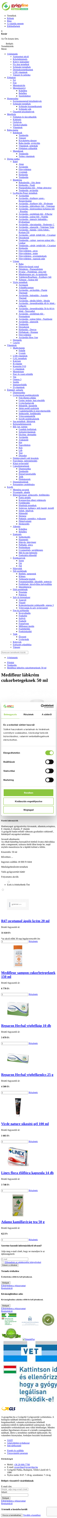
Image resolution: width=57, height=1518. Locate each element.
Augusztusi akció (21, 56)
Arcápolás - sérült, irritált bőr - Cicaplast (37, 235)
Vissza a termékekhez (11, 1515)
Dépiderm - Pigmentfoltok (31, 269)
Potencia (23, 594)
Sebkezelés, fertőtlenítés (30, 413)
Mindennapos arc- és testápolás (33, 274)
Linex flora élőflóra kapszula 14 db (27, 1173)
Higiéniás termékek (28, 505)
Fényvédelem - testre (28, 253)
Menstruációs (19, 85)
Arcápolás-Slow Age (28, 337)
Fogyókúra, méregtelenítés (25, 461)
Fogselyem (24, 623)
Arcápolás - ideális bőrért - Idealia (34, 300)
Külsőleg (23, 90)
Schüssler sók (25, 109)
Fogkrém (23, 615)
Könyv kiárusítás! (21, 62)
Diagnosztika (19, 392)
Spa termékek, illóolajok (24, 421)
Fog (15, 83)
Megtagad (29, 810)
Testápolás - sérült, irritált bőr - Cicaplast (37, 245)
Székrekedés (24, 537)
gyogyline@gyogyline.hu (26, 1467)
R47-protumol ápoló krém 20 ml (25, 921)
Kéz (21, 447)
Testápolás (23, 177)
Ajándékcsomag (26, 287)
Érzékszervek (19, 558)
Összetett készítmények (23, 111)
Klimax (22, 576)
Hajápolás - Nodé (27, 185)
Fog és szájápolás (21, 610)
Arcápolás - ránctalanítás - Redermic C (36, 224)
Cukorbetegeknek (21, 466)
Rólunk (10, 18)
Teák (21, 476)
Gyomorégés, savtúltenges (31, 550)
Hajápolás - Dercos (27, 329)
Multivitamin (19, 348)
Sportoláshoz (25, 96)
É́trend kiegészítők (27, 474)
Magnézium (18, 371)
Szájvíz (22, 618)
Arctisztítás (24, 195)
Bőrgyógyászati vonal (29, 266)
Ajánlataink (12, 54)
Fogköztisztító (25, 631)
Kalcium (17, 361)
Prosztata (23, 592)
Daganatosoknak (20, 482)
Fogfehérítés (24, 629)
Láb (20, 450)
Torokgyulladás (20, 125)
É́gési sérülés (25, 497)
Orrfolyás (17, 122)
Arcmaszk (23, 285)
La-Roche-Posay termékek (25, 193)
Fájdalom (11, 77)
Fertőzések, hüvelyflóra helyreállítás (35, 584)
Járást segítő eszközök (29, 408)
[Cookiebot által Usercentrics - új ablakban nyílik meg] (41, 706)
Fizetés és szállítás (15, 1450)
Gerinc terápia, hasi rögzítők (32, 400)
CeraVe (16, 342)
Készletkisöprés (20, 59)
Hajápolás (23, 174)
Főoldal (10, 662)
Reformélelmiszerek (22, 424)
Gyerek (22, 353)
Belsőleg (23, 531)
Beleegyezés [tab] (10, 714)
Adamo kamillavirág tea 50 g (23, 1222)
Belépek (5, 1283)
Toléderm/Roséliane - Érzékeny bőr (35, 277)
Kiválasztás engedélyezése (28, 801)
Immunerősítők (20, 384)
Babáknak (17, 132)
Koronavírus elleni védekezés (32, 500)
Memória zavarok (21, 489)
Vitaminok (18, 127)
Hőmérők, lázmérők (28, 405)
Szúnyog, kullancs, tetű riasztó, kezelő (36, 508)
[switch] (49, 762)
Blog (9, 21)
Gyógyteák (24, 639)
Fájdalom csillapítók (28, 148)
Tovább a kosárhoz (32, 1515)
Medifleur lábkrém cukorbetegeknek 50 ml (26, 668)
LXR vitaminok (20, 72)
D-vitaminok (19, 387)
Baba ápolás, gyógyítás (29, 143)
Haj (20, 442)
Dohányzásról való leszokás (26, 458)
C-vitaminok (18, 369)
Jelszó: (4, 1492)
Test (21, 453)
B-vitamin (17, 363)
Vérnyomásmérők (27, 416)
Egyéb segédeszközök (29, 419)
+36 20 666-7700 (22, 1464)
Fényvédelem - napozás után (32, 258)
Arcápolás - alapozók (28, 321)
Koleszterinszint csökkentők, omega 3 (36, 605)
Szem (21, 560)
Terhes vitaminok (27, 156)
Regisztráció (7, 1288)
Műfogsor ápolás (26, 626)
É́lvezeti (22, 636)
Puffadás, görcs (26, 545)
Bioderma (17, 180)
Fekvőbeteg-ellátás (27, 398)
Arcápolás (23, 167)
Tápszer (22, 138)
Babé (15, 161)
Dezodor (23, 455)
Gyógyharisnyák (26, 403)
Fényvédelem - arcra (28, 251)
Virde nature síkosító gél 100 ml (25, 1124)
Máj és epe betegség (28, 552)
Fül (20, 566)
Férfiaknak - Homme (28, 332)
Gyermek (23, 172)
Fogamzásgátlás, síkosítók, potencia (35, 581)
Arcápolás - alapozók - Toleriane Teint (36, 227)
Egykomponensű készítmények (27, 101)
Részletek (33, 941)
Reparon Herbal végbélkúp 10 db (26, 1026)
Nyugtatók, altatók (21, 492)
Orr (20, 563)
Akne (21, 164)
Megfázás (11, 114)
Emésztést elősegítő (28, 555)
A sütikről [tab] (47, 714)
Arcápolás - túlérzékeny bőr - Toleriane (37, 206)
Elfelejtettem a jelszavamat (13, 1285)
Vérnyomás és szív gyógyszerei (33, 608)
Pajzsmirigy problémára (24, 484)
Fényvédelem (25, 169)
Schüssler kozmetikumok (30, 106)
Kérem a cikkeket (9, 1265)
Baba (21, 264)
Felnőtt (22, 350)
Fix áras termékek (21, 64)
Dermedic (17, 340)
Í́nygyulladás (25, 613)
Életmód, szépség (15, 390)
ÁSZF (10, 1440)
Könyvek (17, 642)
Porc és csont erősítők (23, 374)
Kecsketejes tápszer (28, 140)
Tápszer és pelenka (21, 75)
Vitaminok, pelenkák (28, 146)
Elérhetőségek (13, 26)
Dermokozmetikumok (23, 69)
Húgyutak (17, 568)
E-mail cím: (6, 1486)
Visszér (22, 602)
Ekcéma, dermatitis (27, 434)
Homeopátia (12, 98)
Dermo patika (13, 159)
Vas (14, 377)
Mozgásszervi (19, 88)
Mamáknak (18, 151)
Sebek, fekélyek (26, 510)
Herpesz (22, 516)
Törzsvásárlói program (17, 1453)
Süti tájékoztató (14, 1445)
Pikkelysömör (25, 521)
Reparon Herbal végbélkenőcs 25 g (27, 1075)
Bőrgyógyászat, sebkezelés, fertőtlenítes (31, 495)
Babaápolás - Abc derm (29, 182)
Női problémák (20, 571)
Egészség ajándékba (22, 644)
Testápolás (23, 135)
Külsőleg (23, 529)
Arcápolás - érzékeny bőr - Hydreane (36, 203)
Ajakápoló (23, 440)
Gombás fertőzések (27, 429)
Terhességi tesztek (27, 579)
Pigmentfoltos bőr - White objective (35, 188)
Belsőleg (23, 93)
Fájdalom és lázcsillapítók (25, 117)
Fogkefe (22, 621)
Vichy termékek (20, 282)
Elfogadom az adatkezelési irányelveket (23, 1262)
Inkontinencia (25, 587)
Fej (14, 80)
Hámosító (23, 513)
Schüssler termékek (22, 67)
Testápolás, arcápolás (28, 190)
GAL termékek (20, 358)
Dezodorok (24, 237)
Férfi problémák (20, 589)
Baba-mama (12, 130)
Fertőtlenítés (24, 503)
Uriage (16, 261)
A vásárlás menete (15, 23)
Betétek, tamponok (27, 573)
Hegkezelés (24, 524)
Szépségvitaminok (27, 432)
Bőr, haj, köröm (20, 426)
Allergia (16, 526)
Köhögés (17, 119)
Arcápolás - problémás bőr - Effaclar (35, 214)
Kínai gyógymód (20, 463)
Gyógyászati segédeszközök (26, 395)
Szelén (16, 382)
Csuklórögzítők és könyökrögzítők (35, 411)
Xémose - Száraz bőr (28, 279)
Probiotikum (24, 547)
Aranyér (22, 600)
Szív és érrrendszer (21, 597)
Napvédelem (24, 445)
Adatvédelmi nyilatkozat (18, 1443)
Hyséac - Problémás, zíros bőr (32, 272)
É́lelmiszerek (25, 479)
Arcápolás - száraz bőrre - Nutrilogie (35, 319)
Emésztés (17, 534)
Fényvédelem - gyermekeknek (33, 256)
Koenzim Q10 (19, 366)
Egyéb (10, 487)
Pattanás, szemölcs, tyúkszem (32, 518)
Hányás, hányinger (27, 542)
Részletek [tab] (29, 714)
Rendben (28, 793)
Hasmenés (23, 539)
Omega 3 (17, 379)
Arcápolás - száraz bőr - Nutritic (33, 216)
